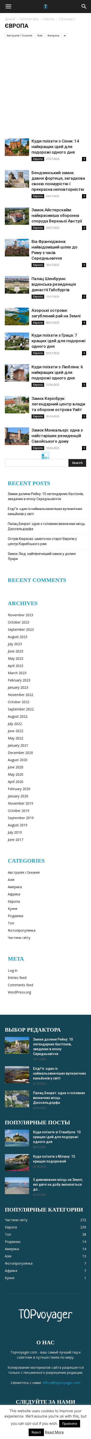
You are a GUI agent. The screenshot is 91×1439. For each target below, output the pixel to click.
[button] (8, 6)
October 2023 (18, 622)
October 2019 (18, 810)
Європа (48, 19)
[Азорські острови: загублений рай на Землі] (17, 316)
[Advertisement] (45, 90)
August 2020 (17, 760)
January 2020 (18, 796)
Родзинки (15, 916)
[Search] (84, 6)
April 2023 (15, 665)
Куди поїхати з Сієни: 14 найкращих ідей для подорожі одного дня (55, 147)
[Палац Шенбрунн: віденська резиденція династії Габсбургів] (17, 285)
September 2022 (21, 709)
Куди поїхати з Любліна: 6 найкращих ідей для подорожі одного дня (57, 372)
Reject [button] (36, 1432)
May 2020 (15, 774)
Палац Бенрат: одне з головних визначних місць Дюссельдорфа (46, 526)
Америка (53, 35)
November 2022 (20, 694)
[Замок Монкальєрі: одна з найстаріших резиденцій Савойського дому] (17, 436)
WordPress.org (19, 992)
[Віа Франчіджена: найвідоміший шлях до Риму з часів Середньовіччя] (17, 247)
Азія (39, 35)
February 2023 (19, 680)
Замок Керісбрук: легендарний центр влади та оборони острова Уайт (58, 404)
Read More (54, 1432)
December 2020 (20, 752)
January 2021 (18, 745)
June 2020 (15, 767)
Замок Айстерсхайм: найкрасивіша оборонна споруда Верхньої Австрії (57, 215)
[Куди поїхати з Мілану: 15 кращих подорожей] (17, 1162)
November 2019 (20, 803)
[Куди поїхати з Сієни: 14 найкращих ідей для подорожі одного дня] (17, 147)
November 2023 (20, 615)
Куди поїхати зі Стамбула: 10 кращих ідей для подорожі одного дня (57, 1137)
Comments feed (20, 985)
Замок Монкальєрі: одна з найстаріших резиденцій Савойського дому (57, 436)
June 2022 (15, 731)
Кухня (12, 908)
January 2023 (18, 687)
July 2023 (15, 644)
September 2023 (21, 629)
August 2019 (17, 825)
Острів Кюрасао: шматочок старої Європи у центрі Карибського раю (42, 541)
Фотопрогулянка (21, 930)
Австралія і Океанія (19, 35)
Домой (10, 19)
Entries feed (17, 977)
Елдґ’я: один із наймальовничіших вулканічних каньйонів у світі (45, 511)
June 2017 (15, 839)
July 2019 (15, 832)
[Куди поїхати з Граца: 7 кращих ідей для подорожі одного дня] (17, 341)
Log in (12, 970)
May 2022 (15, 738)
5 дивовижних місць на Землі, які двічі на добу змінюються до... (58, 1184)
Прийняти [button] (69, 1423)
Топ (11, 923)
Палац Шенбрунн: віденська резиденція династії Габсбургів (54, 284)
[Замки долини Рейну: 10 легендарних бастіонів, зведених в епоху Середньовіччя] (17, 1045)
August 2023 (17, 636)
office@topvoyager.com (61, 1382)
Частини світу (29, 19)
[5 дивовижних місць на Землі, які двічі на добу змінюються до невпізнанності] (17, 1185)
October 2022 (18, 702)
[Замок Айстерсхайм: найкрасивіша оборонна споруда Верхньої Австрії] (17, 216)
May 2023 (15, 658)
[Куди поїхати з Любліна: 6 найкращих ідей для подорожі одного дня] (17, 373)
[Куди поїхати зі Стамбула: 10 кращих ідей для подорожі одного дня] (17, 1138)
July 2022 (15, 723)
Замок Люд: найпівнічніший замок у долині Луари (42, 556)
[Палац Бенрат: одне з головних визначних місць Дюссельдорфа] (17, 1099)
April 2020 (15, 781)
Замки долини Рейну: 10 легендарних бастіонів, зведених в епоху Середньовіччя (46, 496)
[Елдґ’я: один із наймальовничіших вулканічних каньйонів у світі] (17, 1074)
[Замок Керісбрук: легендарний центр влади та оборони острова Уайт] (17, 404)
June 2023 (15, 651)
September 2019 (21, 817)
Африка (14, 894)
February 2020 (19, 789)
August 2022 (17, 716)
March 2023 (17, 673)
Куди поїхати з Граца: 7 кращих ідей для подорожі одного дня (58, 341)
